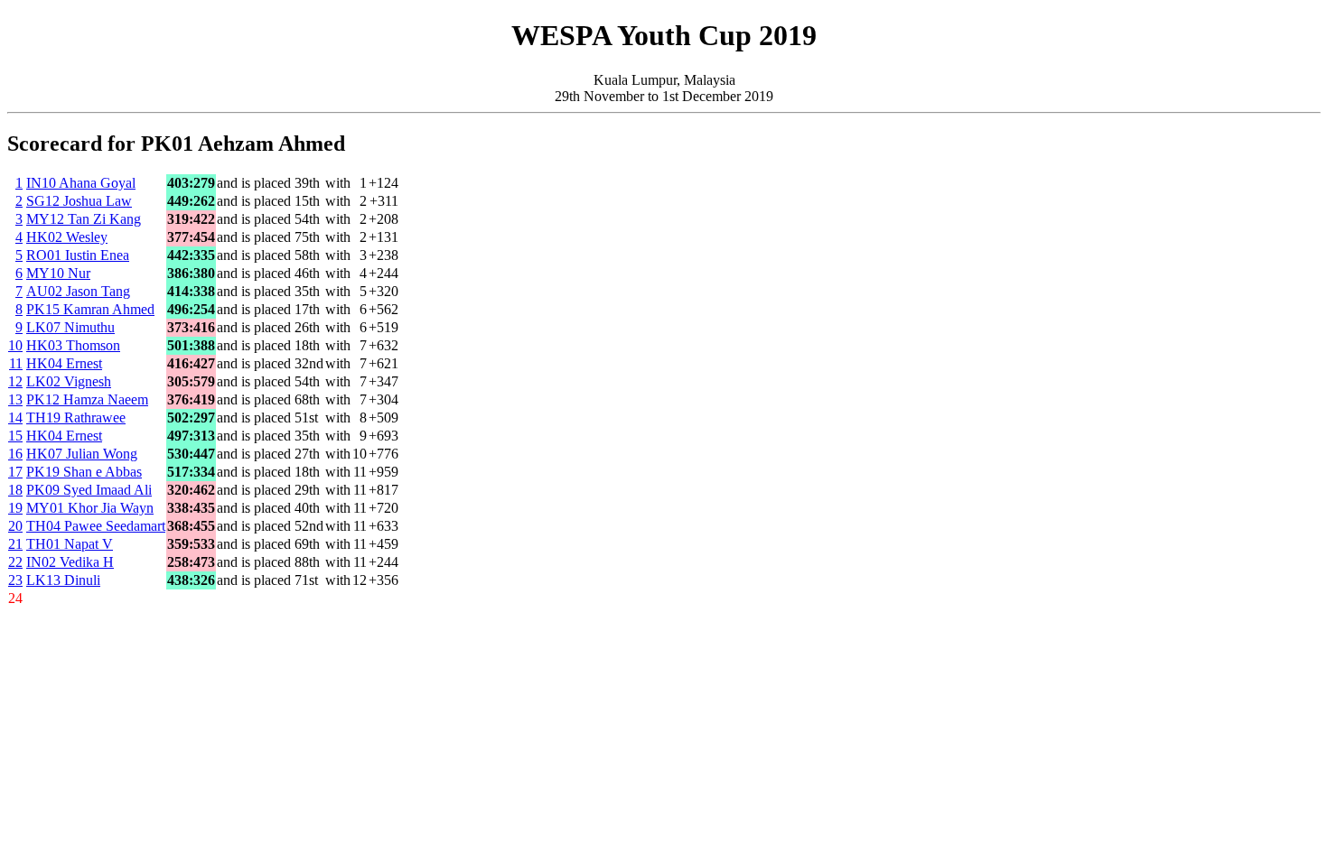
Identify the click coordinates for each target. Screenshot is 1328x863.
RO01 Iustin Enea (77, 255)
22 (15, 562)
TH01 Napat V (69, 544)
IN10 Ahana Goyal (81, 182)
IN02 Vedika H (70, 562)
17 (15, 471)
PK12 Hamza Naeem (87, 399)
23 (15, 580)
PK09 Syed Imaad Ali (89, 489)
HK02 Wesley (67, 237)
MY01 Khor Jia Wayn (90, 507)
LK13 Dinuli (63, 580)
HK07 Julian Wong (81, 453)
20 (15, 526)
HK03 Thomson (73, 345)
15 (15, 435)
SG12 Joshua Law (79, 201)
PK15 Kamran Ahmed (90, 309)
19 (15, 507)
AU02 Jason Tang (78, 291)
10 (15, 345)
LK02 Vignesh (68, 381)
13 (15, 399)
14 (15, 417)
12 (15, 381)
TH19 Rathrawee (76, 417)
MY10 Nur (58, 273)
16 (15, 453)
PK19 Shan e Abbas (84, 471)
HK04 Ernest (64, 363)
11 (16, 363)
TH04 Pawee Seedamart (95, 526)
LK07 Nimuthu (70, 327)
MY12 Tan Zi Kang (83, 219)
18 (15, 489)
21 (15, 544)
